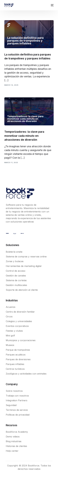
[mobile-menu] (52, 5)
